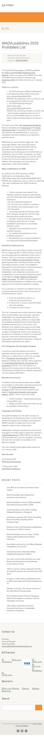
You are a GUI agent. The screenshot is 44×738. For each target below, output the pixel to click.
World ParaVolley (22, 60)
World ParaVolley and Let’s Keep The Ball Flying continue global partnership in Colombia (23, 536)
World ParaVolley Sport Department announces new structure (20, 496)
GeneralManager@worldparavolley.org (17, 646)
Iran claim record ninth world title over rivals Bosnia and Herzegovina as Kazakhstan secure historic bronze (23, 561)
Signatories (26, 128)
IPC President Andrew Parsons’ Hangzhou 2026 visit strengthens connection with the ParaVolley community (23, 598)
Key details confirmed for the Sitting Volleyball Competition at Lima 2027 (24, 545)
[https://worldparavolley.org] (11, 4)
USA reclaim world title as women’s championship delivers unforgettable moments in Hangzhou (21, 608)
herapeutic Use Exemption (17, 358)
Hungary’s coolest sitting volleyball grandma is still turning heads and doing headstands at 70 (24, 581)
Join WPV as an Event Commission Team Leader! (23, 488)
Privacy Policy (37, 724)
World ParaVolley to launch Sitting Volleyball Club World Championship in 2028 (23, 503)
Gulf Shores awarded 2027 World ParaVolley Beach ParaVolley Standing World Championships (24, 519)
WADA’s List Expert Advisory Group (25, 260)
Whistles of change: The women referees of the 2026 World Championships (23, 589)
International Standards (32, 125)
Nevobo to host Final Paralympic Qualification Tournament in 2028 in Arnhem (24, 528)
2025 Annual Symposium (11, 462)
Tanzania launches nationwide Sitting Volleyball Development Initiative (21, 553)
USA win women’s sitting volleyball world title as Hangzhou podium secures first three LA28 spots (24, 571)
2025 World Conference (11, 469)
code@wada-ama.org (10, 435)
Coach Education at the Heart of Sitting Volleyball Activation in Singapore (22, 511)
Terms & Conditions (22, 726)
